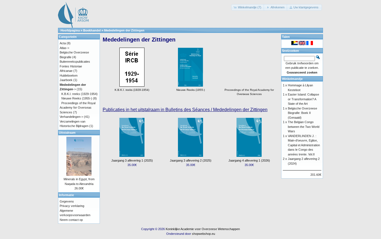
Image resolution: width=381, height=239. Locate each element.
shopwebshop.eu (203, 233)
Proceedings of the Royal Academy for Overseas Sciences (249, 92)
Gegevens (67, 201)
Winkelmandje (292, 79)
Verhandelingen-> (71, 116)
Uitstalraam (67, 132)
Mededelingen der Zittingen (124, 30)
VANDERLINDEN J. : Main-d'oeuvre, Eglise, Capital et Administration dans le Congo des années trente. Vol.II (304, 145)
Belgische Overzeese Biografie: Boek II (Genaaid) (302, 113)
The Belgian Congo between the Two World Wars (303, 126)
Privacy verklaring (72, 206)
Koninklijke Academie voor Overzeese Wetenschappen (203, 229)
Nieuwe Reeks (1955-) (76, 98)
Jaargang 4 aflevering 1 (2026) (249, 160)
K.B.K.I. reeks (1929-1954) (79, 94)
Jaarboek (66, 80)
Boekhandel (92, 30)
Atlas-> (64, 48)
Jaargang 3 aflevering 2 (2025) (190, 160)
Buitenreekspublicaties (75, 61)
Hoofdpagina (70, 30)
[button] (248, 7)
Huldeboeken (69, 75)
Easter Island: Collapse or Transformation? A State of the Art (303, 99)
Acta (63, 43)
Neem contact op (71, 219)
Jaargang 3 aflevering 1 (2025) (132, 160)
